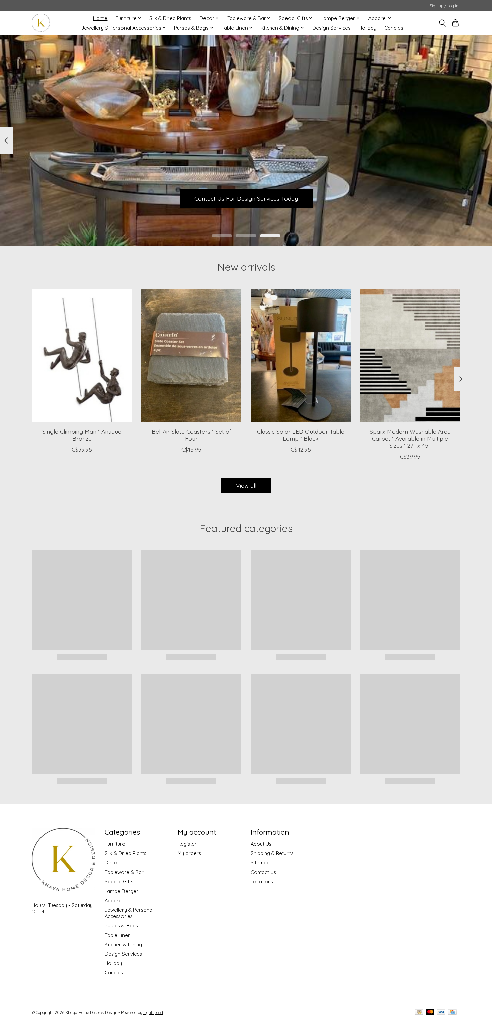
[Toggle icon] (442, 23)
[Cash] (419, 1012)
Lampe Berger (121, 891)
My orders (189, 853)
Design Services (331, 28)
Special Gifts (119, 881)
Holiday (367, 28)
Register (187, 844)
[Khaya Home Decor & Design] (41, 23)
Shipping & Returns (272, 853)
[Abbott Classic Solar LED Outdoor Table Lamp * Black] (301, 355)
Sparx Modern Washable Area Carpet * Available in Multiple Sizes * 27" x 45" (410, 438)
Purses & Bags (121, 925)
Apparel (114, 900)
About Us (261, 844)
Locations (262, 881)
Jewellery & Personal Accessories (129, 913)
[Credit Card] (452, 1012)
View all (246, 485)
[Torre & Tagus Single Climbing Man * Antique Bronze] (82, 355)
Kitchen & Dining (123, 944)
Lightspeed (153, 1012)
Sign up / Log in (444, 5)
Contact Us (263, 872)
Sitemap (260, 862)
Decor (112, 862)
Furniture (115, 844)
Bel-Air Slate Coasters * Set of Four (191, 434)
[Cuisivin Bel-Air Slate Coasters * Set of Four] (191, 355)
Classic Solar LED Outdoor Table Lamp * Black (300, 434)
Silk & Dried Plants (170, 18)
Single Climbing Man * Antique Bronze (81, 434)
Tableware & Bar (124, 872)
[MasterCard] (430, 1012)
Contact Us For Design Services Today (246, 198)
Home (100, 18)
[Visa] (441, 1012)
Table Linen (118, 935)
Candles (393, 28)
